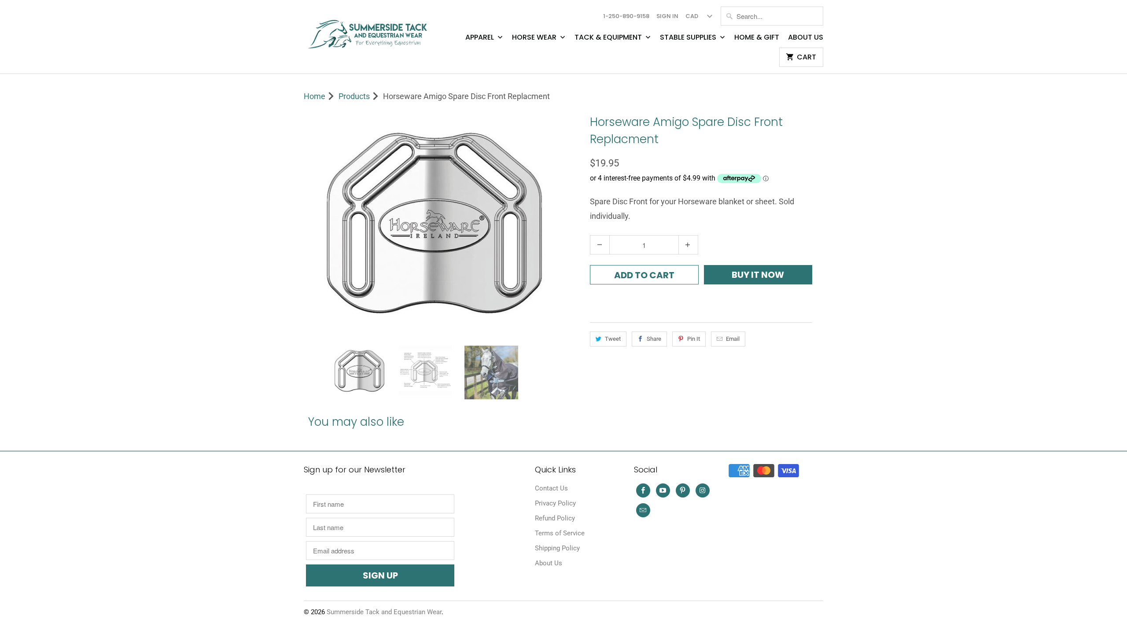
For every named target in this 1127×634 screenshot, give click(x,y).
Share (654, 338)
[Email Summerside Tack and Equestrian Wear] (643, 510)
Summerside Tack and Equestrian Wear (384, 612)
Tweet (613, 338)
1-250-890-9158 (626, 16)
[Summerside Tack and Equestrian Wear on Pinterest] (683, 490)
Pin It (693, 338)
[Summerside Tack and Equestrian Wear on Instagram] (703, 490)
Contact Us (551, 488)
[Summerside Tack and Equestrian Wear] (369, 31)
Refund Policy (555, 518)
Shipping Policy (557, 548)
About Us (805, 37)
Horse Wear (535, 37)
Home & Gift (756, 37)
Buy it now (758, 275)
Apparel (480, 37)
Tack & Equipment (609, 37)
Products (354, 96)
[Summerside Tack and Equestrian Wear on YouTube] (663, 490)
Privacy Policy (555, 503)
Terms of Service (560, 533)
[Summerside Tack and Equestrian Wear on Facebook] (643, 490)
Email (733, 338)
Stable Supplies (689, 37)
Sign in (667, 16)
